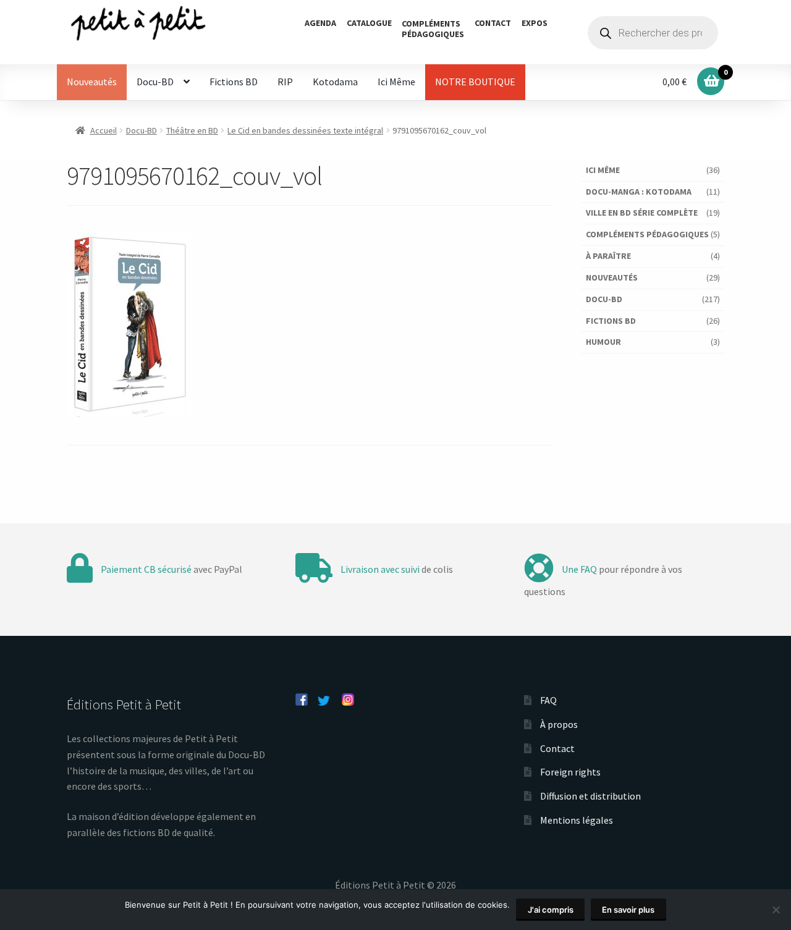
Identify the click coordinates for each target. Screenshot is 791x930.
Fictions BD (233, 81)
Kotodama (335, 81)
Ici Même (396, 81)
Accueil (103, 130)
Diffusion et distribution (590, 796)
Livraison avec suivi (380, 569)
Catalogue (369, 22)
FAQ (548, 700)
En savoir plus (628, 910)
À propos (559, 724)
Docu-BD (155, 81)
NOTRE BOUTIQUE (475, 81)
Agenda (320, 22)
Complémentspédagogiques (433, 29)
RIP (285, 81)
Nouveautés (92, 81)
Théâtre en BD (192, 130)
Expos (535, 22)
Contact (493, 22)
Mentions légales (576, 820)
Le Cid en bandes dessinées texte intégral (305, 130)
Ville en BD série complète (642, 212)
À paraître (608, 255)
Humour (603, 341)
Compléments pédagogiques (647, 234)
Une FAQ (579, 569)
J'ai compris (550, 910)
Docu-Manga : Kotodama (639, 191)
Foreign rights (570, 772)
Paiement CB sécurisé (146, 569)
